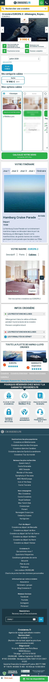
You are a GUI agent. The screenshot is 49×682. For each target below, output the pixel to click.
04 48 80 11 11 (26, 638)
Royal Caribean (25, 500)
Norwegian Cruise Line (24, 512)
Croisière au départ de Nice (24, 530)
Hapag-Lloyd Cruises (37, 373)
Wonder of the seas (24, 473)
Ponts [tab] (21, 254)
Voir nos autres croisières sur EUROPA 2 (24, 299)
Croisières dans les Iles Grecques (24, 445)
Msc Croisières (24, 494)
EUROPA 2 (5, 377)
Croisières (5, 373)
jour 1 (6, 171)
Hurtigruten (24, 519)
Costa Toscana (24, 485)
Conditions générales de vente (24, 558)
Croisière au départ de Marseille (24, 527)
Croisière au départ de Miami (24, 537)
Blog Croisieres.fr (24, 588)
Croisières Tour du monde (24, 455)
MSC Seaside (24, 469)
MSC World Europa (24, 479)
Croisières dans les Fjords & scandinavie (24, 452)
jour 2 (15, 171)
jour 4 (32, 171)
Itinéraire (41, 171)
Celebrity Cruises (24, 516)
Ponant (25, 509)
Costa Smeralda (24, 466)
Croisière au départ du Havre (24, 540)
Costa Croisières (24, 497)
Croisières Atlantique (19, 373)
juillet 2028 (14, 59)
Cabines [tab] (32, 254)
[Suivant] (42, 278)
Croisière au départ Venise (24, 543)
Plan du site (24, 564)
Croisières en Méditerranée (24, 442)
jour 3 (23, 171)
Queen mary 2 (24, 463)
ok (41, 620)
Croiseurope (24, 506)
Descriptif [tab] (10, 254)
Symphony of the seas (24, 476)
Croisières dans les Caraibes (24, 448)
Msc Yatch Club (24, 503)
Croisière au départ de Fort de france (24, 534)
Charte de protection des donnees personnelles (24, 573)
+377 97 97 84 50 (29, 654)
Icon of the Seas (24, 482)
